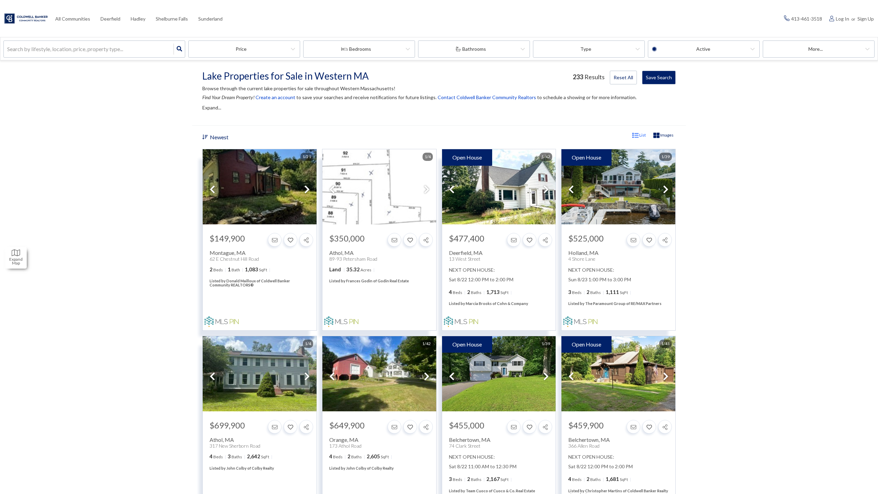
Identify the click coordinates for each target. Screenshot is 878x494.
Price (241, 49)
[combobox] (7, 49)
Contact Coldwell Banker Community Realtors (487, 97)
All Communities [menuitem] (72, 19)
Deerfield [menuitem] (110, 19)
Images (667, 135)
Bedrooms (360, 49)
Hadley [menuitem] (138, 19)
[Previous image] (212, 189)
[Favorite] (290, 240)
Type (585, 49)
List (642, 135)
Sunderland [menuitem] (210, 19)
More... (815, 49)
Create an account (275, 97)
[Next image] (307, 189)
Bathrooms (474, 49)
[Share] (306, 240)
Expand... (211, 107)
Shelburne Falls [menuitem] (172, 19)
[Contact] (275, 240)
